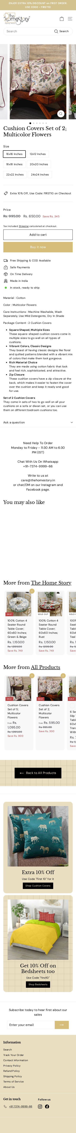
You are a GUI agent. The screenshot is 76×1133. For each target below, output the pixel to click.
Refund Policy (11, 1071)
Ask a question (14, 422)
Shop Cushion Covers (38, 885)
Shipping (24, 226)
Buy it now (38, 247)
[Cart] (61, 19)
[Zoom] (60, 113)
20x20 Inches (39, 164)
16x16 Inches (14, 154)
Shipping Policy (12, 1076)
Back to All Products (40, 773)
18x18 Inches (14, 164)
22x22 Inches (15, 174)
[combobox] (38, 31)
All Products (45, 667)
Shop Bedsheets (38, 984)
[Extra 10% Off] (38, 836)
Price (7, 210)
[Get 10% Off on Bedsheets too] (38, 929)
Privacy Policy (11, 1065)
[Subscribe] (62, 1025)
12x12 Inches (38, 154)
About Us (9, 1087)
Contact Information (15, 1060)
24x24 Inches (40, 174)
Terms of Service (13, 1081)
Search (7, 1049)
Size (6, 146)
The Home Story (51, 583)
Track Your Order (13, 1055)
